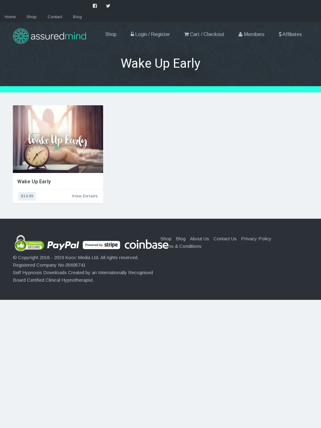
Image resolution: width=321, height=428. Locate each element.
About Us (199, 238)
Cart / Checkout (206, 34)
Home (10, 16)
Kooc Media (77, 257)
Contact (55, 16)
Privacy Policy (256, 238)
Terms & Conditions (181, 246)
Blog (77, 16)
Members (254, 34)
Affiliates (292, 34)
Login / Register (152, 34)
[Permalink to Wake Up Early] (58, 139)
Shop (32, 16)
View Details (85, 196)
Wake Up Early (34, 181)
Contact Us (225, 238)
